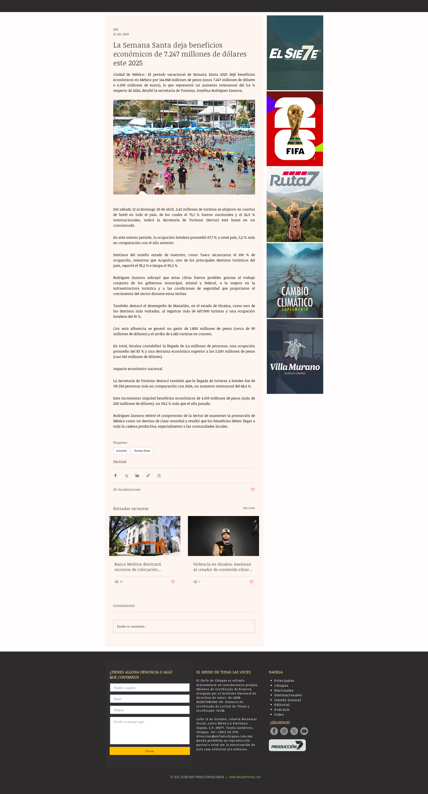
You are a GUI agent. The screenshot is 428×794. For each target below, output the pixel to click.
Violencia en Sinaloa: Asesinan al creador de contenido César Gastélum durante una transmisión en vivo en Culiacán (222, 566)
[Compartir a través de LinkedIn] (137, 475)
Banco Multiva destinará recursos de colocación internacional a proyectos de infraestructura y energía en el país (144, 566)
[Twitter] (294, 731)
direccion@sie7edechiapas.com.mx (224, 736)
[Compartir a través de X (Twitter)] (126, 475)
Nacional (119, 461)
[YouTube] (304, 731)
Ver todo (249, 508)
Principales (284, 680)
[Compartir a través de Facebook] (115, 475)
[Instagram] (284, 731)
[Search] (318, 6)
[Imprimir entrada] (159, 475)
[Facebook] (274, 731)
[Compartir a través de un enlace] (148, 475)
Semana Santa (142, 451)
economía (121, 451)
